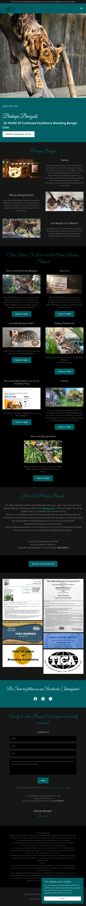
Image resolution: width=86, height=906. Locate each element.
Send (43, 780)
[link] (10, 8)
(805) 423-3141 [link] (10, 106)
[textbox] (43, 738)
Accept (62, 898)
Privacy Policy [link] (50, 787)
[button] (81, 8)
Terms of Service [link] (62, 787)
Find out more (21, 314)
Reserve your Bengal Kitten (18, 134)
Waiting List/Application (43, 564)
